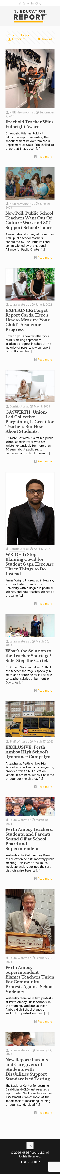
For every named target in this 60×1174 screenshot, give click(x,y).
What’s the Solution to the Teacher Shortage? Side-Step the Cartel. (28, 656)
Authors (17, 39)
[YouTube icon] (28, 4)
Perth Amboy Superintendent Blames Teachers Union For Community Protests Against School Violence (30, 979)
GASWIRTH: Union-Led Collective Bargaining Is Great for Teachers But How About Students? (30, 422)
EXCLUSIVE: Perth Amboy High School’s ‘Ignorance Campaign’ (28, 752)
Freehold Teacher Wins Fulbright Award (30, 124)
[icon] (41, 4)
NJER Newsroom (20, 112)
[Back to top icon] (30, 1145)
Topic (11, 35)
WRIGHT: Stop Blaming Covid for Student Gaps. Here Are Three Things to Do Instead (30, 564)
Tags (24, 35)
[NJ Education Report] (30, 16)
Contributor (17, 406)
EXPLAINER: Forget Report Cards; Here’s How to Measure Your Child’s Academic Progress (28, 320)
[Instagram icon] (36, 4)
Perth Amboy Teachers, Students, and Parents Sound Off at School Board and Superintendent (29, 839)
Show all (46, 39)
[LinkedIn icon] (32, 4)
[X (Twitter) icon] (24, 4)
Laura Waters (18, 304)
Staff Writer (17, 741)
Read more (45, 156)
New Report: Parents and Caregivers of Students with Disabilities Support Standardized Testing (28, 1069)
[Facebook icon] (20, 4)
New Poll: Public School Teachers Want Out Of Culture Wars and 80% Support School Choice (29, 220)
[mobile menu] (55, 13)
